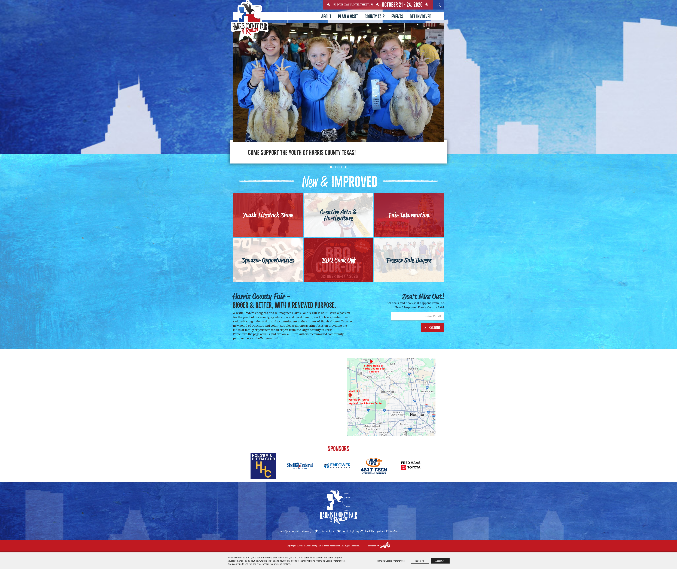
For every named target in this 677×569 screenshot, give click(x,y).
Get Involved (420, 17)
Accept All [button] (440, 560)
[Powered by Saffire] (385, 546)
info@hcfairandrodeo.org (295, 531)
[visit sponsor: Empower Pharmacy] (337, 466)
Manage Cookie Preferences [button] (391, 560)
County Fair (375, 17)
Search (438, 5)
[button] (331, 167)
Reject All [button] (419, 560)
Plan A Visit (348, 17)
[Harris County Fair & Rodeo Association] (250, 18)
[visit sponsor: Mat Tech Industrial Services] (374, 466)
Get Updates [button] (432, 327)
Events (397, 17)
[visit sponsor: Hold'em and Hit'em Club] (263, 466)
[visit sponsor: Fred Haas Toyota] (411, 466)
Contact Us (327, 531)
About (326, 17)
